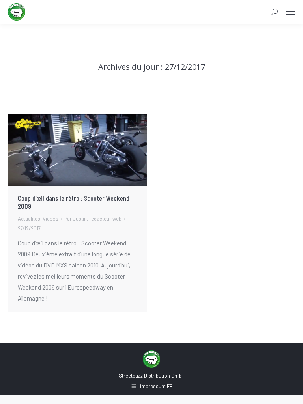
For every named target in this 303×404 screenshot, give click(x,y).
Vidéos (50, 218)
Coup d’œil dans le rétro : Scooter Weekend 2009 (73, 202)
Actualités (29, 218)
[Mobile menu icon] (290, 12)
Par (93, 218)
